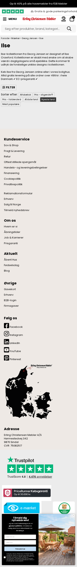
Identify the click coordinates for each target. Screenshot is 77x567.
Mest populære (10, 104)
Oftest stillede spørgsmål (20, 162)
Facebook (16, 327)
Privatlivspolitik (13, 184)
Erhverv (8, 199)
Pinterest (15, 359)
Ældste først (31, 99)
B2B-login (10, 300)
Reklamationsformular (18, 193)
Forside (5, 38)
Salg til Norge (12, 204)
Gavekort (10, 289)
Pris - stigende (42, 94)
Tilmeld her (20, 549)
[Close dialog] (73, 516)
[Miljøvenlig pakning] (64, 508)
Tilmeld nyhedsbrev (16, 210)
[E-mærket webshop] (21, 508)
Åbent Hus (10, 260)
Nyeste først (48, 99)
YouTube (15, 351)
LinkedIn (14, 343)
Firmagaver (11, 306)
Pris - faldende (10, 99)
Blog (7, 271)
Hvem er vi (10, 226)
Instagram (16, 335)
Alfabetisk (25, 94)
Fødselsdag (11, 265)
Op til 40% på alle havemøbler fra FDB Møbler (38, 4)
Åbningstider (12, 232)
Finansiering (11, 173)
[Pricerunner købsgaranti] (26, 493)
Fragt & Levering (14, 151)
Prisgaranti (11, 243)
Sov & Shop (11, 145)
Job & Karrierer (13, 237)
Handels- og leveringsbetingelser (25, 167)
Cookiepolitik (12, 179)
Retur (7, 156)
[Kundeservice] (63, 18)
